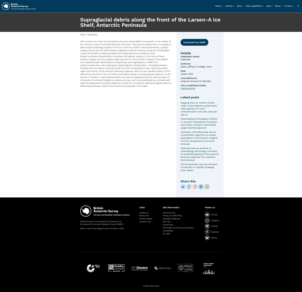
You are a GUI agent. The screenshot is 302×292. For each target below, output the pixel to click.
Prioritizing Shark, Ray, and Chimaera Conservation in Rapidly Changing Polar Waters (199, 167)
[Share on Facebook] (189, 186)
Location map (145, 221)
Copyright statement (171, 219)
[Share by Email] (207, 186)
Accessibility (168, 231)
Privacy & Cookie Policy (172, 215)
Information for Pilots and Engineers (178, 228)
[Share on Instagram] (195, 186)
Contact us (144, 213)
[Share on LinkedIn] (201, 186)
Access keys (168, 225)
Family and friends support (145, 217)
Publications (92, 34)
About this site (169, 213)
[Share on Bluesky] (183, 186)
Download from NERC (194, 42)
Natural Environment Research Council (100, 224)
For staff (166, 234)
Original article (188, 88)
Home (82, 34)
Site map (167, 221)
